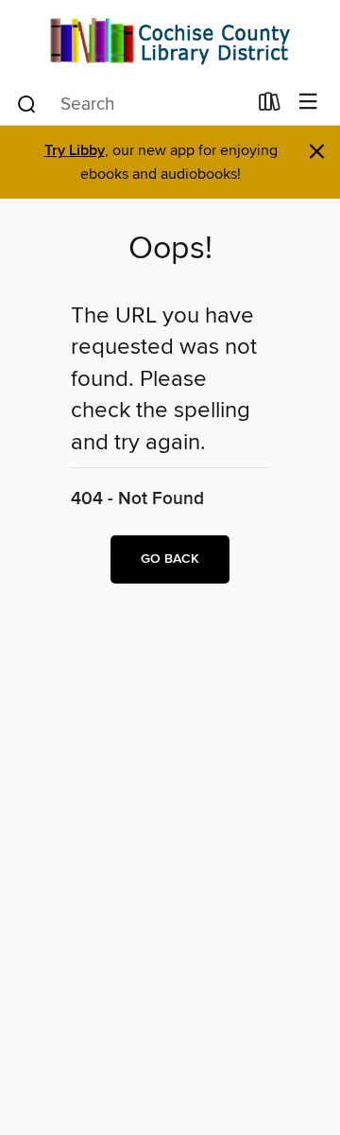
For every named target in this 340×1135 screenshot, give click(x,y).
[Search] (27, 103)
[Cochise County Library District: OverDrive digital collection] (170, 40)
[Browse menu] (308, 102)
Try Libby (74, 151)
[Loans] (269, 106)
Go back (170, 559)
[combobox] (130, 104)
